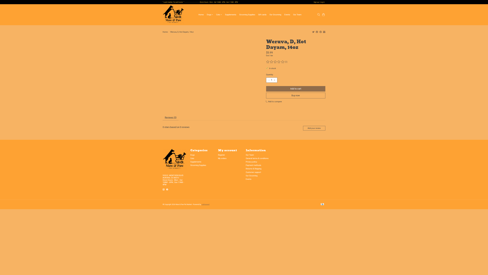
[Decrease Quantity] (269, 80)
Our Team (297, 14)
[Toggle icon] (318, 14)
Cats (192, 158)
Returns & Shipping (253, 169)
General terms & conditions (257, 158)
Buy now (296, 95)
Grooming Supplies (247, 14)
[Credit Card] (322, 204)
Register (221, 155)
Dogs (192, 155)
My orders (222, 158)
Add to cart (295, 88)
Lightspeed (205, 204)
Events (287, 14)
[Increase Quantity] (274, 80)
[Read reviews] (275, 62)
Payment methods (253, 165)
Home (201, 14)
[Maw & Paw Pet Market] (173, 14)
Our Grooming (275, 14)
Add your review (314, 128)
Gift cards (262, 14)
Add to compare (275, 101)
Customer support (253, 172)
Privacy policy (251, 162)
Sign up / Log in (319, 2)
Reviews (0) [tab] (171, 117)
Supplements (230, 14)
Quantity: (269, 74)
